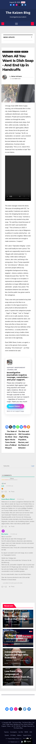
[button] (29, 23)
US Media (13, 735)
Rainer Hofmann (16, 76)
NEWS (26, 732)
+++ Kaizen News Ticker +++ (12, 632)
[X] (10, 427)
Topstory (17, 51)
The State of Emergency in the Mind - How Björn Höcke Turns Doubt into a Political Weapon (11, 439)
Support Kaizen (14, 406)
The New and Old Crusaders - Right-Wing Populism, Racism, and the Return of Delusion (24, 439)
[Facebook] (6, 427)
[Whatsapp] (17, 427)
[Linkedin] (14, 427)
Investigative (13, 732)
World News (8, 649)
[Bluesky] (21, 427)
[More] (28, 427)
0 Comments (16, 624)
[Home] (2, 23)
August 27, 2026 (11, 660)
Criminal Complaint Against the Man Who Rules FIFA (16, 655)
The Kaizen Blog (18, 12)
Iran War (20, 732)
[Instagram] (24, 427)
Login (32, 466)
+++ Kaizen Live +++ (14, 742)
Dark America (8, 610)
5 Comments (16, 682)
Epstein (7, 735)
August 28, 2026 (11, 622)
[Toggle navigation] (16, 23)
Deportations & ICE (8, 51)
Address (19, 735)
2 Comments (16, 663)
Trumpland (25, 51)
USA (6, 613)
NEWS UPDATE (9, 37)
